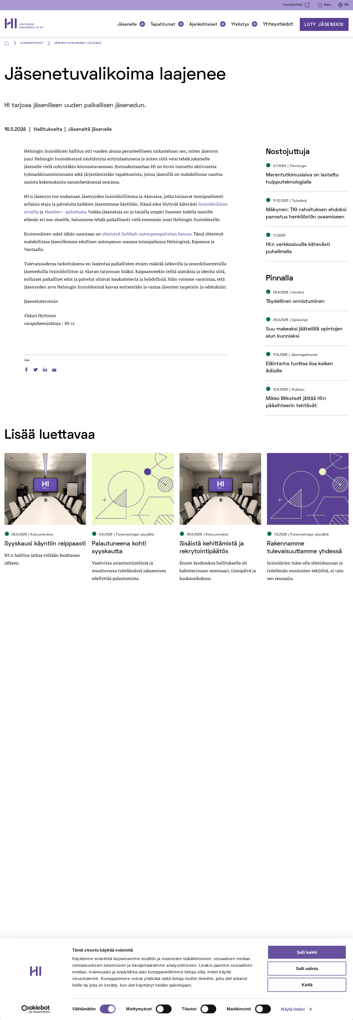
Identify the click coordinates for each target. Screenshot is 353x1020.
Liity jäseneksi (324, 25)
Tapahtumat (163, 25)
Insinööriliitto (293, 5)
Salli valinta (307, 968)
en (346, 5)
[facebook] (26, 368)
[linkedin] (45, 368)
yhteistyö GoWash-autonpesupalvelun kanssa (146, 234)
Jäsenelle (127, 25)
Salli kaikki (307, 952)
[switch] (164, 1009)
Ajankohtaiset (203, 25)
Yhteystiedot (278, 24)
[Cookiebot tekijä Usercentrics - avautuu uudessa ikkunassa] (36, 1009)
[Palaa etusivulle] (25, 24)
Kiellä (307, 984)
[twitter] (35, 368)
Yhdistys (240, 25)
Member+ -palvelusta (65, 212)
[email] (54, 368)
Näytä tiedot (292, 1009)
